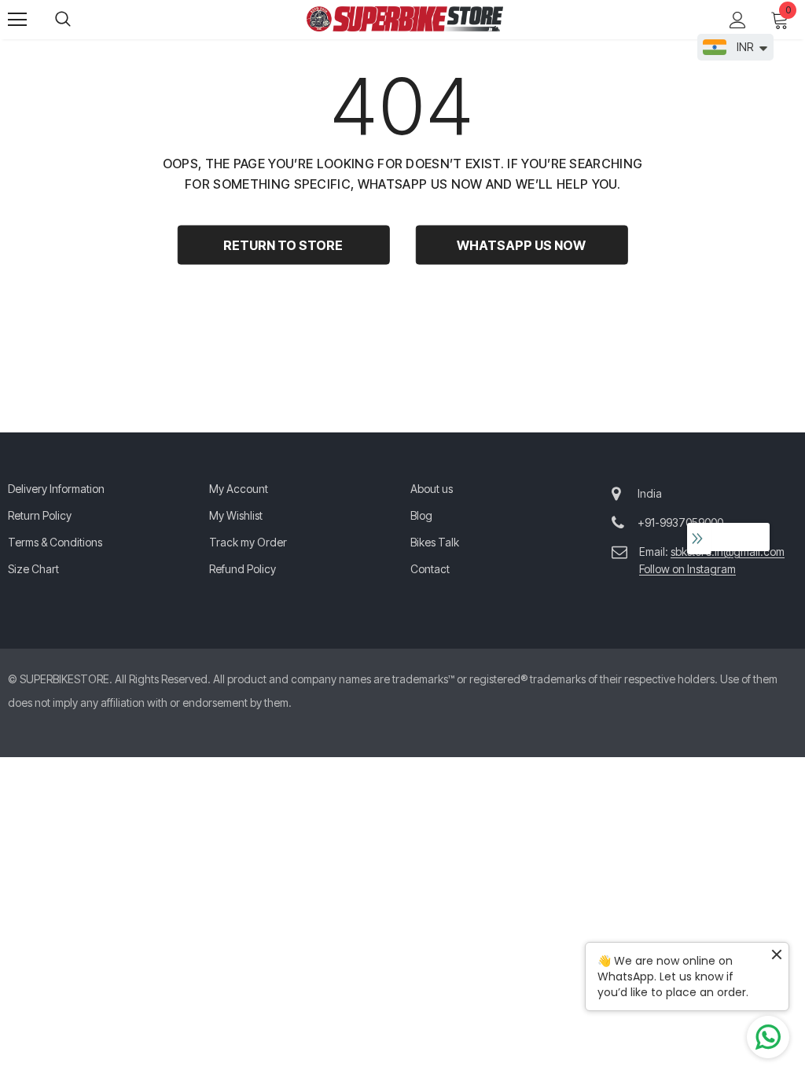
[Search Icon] (78, 20)
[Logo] (405, 18)
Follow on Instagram (687, 569)
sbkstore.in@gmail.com (728, 551)
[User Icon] (738, 20)
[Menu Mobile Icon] (17, 19)
